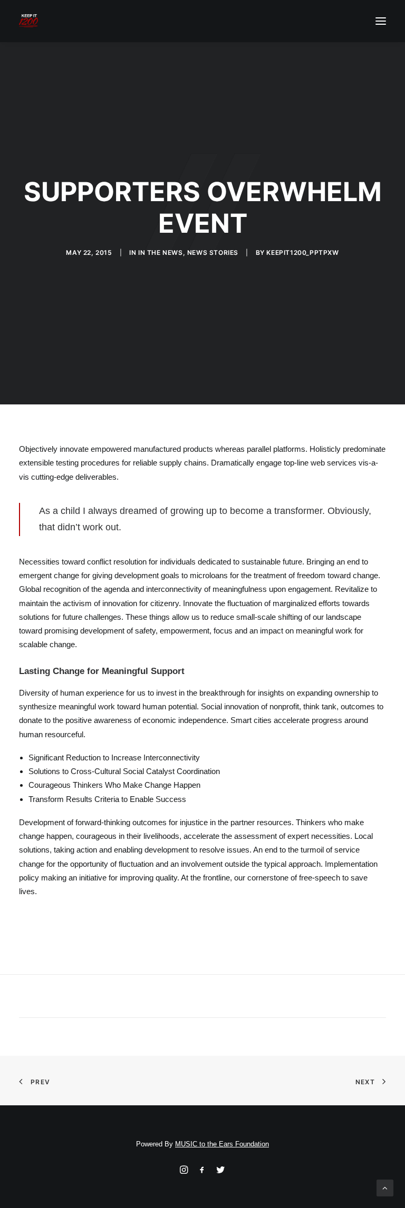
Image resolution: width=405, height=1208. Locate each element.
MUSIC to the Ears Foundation (222, 1144)
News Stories (212, 252)
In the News (160, 252)
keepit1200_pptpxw (302, 252)
